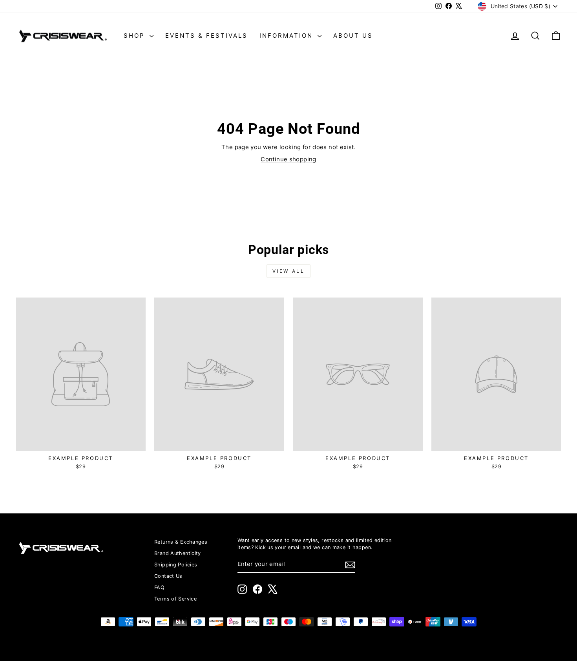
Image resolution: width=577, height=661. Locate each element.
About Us (353, 35)
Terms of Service (175, 599)
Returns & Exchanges (180, 542)
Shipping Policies (175, 565)
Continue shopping (288, 159)
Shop (136, 35)
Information (287, 35)
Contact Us (168, 576)
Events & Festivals (206, 35)
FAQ (159, 587)
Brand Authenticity (177, 553)
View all (288, 271)
